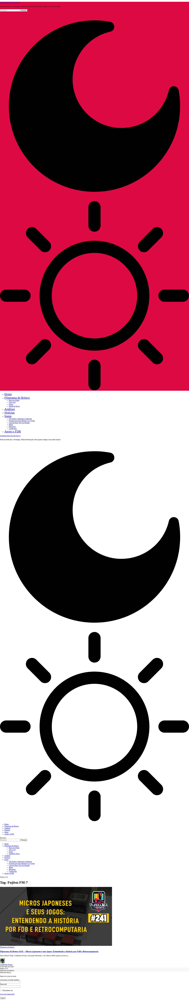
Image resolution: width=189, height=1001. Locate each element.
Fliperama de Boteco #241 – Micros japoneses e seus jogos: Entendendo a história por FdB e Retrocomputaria (49, 951)
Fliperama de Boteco (7, 947)
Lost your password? (7, 994)
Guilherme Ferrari (6, 965)
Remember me (7, 990)
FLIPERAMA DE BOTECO (10, 3)
